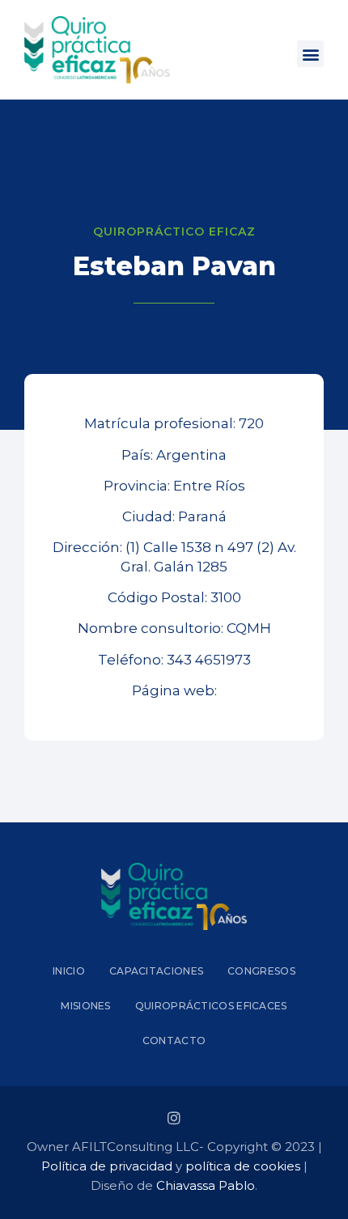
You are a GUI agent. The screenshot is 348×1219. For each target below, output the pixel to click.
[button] (310, 53)
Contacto (174, 1040)
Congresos (261, 971)
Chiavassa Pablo (205, 1185)
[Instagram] (174, 1118)
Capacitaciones (156, 971)
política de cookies (242, 1166)
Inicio (69, 971)
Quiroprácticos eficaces (211, 1006)
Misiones (85, 1006)
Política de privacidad (106, 1166)
